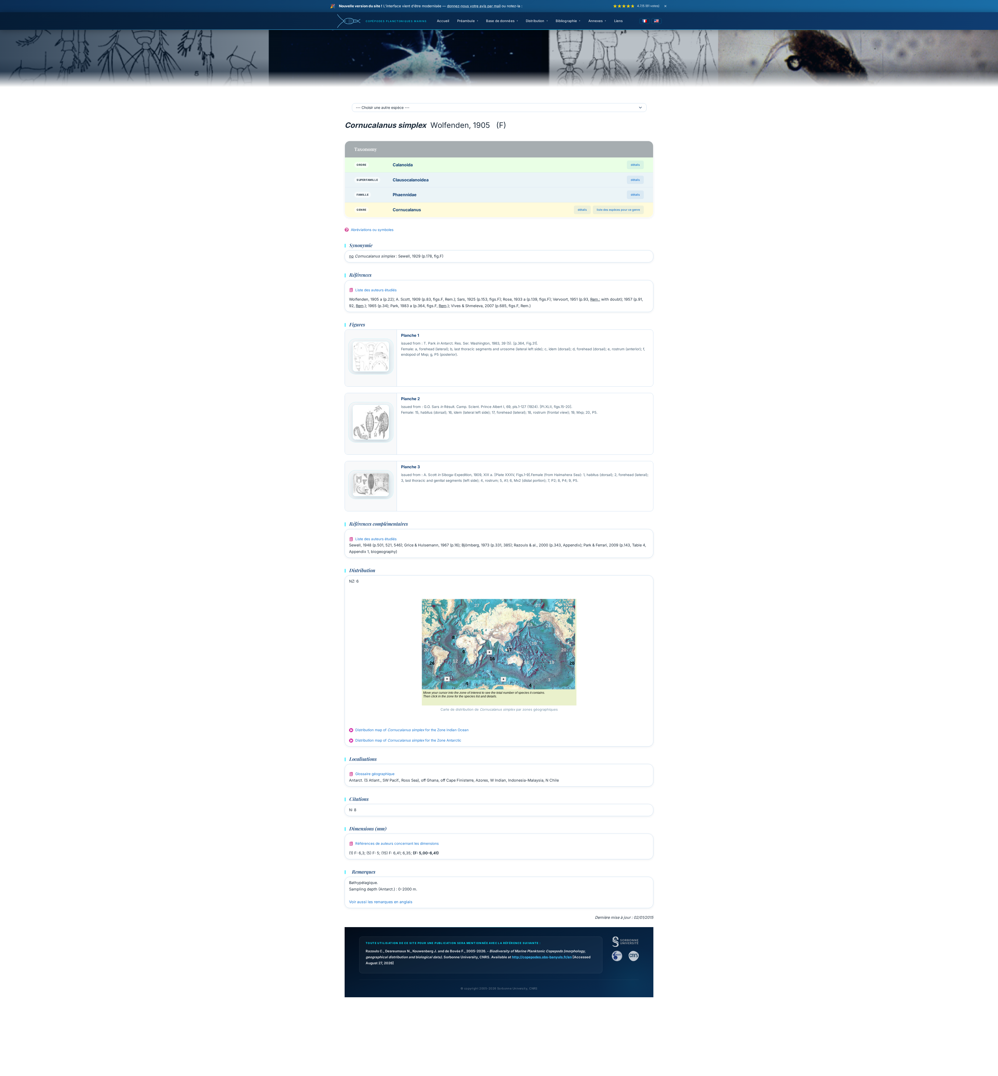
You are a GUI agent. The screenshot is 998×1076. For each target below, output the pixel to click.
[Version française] (644, 21)
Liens (618, 21)
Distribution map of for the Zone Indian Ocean (412, 730)
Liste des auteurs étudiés (376, 290)
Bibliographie (566, 21)
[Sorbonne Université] (625, 941)
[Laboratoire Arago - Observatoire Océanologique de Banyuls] (617, 956)
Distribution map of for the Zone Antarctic (408, 740)
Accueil (443, 21)
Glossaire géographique (375, 774)
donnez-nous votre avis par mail (474, 6)
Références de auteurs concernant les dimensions (397, 843)
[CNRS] (633, 956)
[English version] (656, 21)
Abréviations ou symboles (372, 230)
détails (635, 165)
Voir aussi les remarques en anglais (380, 902)
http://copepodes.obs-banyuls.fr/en (542, 957)
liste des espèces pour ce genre (618, 210)
